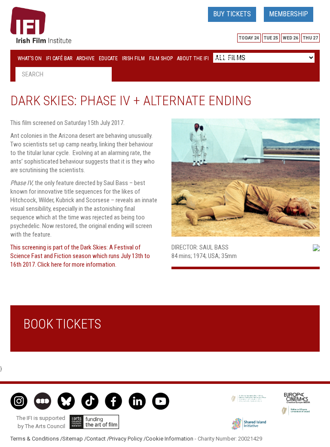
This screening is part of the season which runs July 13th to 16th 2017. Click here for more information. (80, 255)
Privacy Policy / (127, 438)
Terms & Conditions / (36, 438)
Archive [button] (85, 58)
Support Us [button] (226, 58)
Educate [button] (108, 58)
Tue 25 (271, 38)
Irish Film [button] (133, 58)
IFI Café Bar (59, 58)
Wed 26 (290, 38)
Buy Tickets (232, 14)
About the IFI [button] (193, 58)
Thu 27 (310, 38)
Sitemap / (74, 438)
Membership (288, 14)
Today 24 (249, 38)
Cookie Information (169, 438)
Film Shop (161, 58)
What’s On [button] (30, 58)
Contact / (97, 438)
